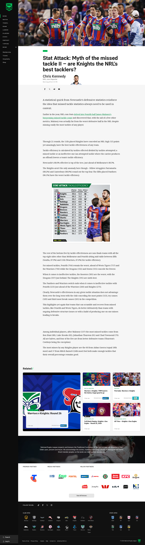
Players (6, 33)
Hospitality (6, 59)
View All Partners (82, 496)
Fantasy (6, 40)
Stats (5, 37)
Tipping (6, 43)
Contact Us (53, 541)
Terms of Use (25, 541)
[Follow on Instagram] (51, 505)
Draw (5, 26)
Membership (7, 52)
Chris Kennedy (54, 76)
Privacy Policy (34, 541)
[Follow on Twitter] (47, 505)
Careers (42, 541)
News (5, 16)
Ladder (5, 30)
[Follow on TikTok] (38, 505)
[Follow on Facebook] (43, 505)
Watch (5, 19)
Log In (7, 541)
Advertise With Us (61, 541)
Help (47, 541)
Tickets (5, 55)
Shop (4, 62)
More (5, 47)
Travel (5, 23)
